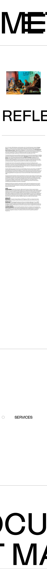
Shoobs (6, 158)
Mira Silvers (26, 156)
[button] (34, 23)
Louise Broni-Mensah (27, 157)
